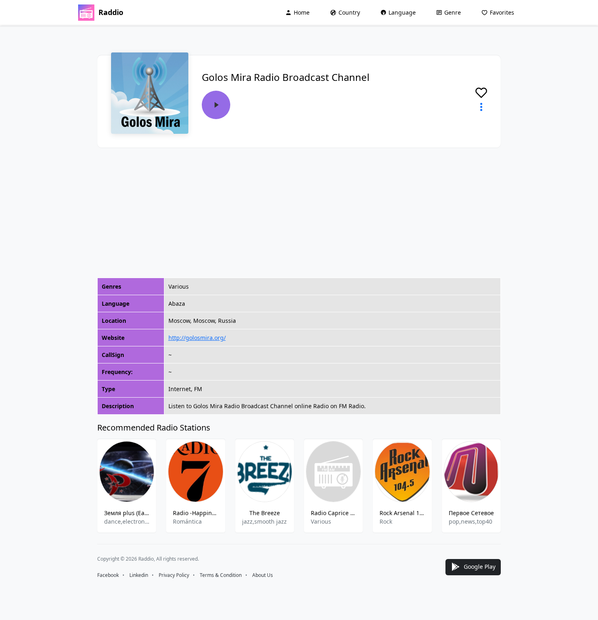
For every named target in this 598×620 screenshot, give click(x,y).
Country (349, 12)
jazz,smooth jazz (264, 521)
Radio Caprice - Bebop (333, 513)
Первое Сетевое (471, 513)
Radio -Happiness (195, 513)
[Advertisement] (299, 213)
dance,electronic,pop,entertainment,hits (126, 521)
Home (302, 12)
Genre (452, 12)
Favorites (502, 12)
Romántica (187, 521)
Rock (386, 521)
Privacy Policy (174, 575)
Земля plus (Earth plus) (126, 513)
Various (321, 521)
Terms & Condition (221, 575)
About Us (262, 575)
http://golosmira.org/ (197, 338)
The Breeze (264, 513)
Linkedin (138, 575)
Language (402, 12)
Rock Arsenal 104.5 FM (402, 513)
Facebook (108, 575)
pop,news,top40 (470, 521)
